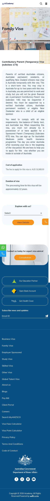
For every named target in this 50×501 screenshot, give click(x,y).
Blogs (4, 391)
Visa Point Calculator (12, 430)
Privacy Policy (8, 437)
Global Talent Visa (10, 379)
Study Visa (7, 359)
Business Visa (8, 339)
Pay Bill (5, 398)
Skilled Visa (7, 365)
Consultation (25, 257)
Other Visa (7, 372)
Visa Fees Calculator (12, 424)
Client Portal (8, 405)
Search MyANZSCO (11, 417)
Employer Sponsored (12, 352)
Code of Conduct (10, 450)
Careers (5, 411)
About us (6, 384)
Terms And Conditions (12, 444)
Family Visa (7, 345)
